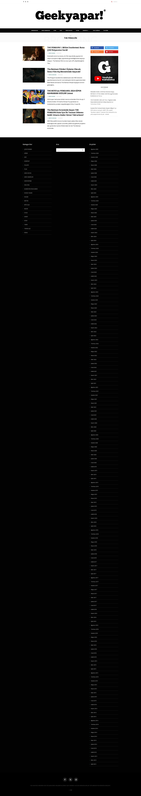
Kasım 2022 (94, 328)
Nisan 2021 (94, 403)
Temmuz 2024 (95, 248)
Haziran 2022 (94, 347)
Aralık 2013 (94, 752)
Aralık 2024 (94, 228)
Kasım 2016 (94, 613)
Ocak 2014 (94, 748)
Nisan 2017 (94, 593)
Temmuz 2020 (95, 439)
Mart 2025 (93, 216)
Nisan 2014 (94, 736)
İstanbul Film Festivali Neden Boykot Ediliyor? (102, 108)
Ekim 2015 (93, 665)
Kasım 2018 (94, 518)
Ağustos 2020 (94, 435)
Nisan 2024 (94, 260)
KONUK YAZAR (28, 193)
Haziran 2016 (94, 633)
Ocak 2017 (94, 605)
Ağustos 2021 (94, 387)
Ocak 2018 (94, 558)
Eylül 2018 (93, 526)
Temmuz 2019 (95, 486)
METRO (26, 201)
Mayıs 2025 (94, 209)
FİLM (55, 30)
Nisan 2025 (94, 212)
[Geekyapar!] (70, 16)
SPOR (25, 220)
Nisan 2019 (94, 498)
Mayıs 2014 (94, 732)
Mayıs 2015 (94, 685)
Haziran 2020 (94, 443)
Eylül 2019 (93, 478)
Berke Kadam (52, 53)
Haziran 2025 (94, 205)
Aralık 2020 (94, 419)
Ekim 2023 (93, 284)
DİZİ (61, 30)
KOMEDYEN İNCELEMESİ (31, 189)
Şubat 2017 (94, 601)
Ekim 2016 (93, 617)
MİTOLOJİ (26, 205)
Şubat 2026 (94, 173)
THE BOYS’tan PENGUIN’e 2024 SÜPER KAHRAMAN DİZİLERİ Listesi (64, 92)
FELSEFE (26, 165)
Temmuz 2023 (95, 296)
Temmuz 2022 (95, 343)
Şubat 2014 (94, 744)
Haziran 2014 (94, 728)
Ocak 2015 (94, 700)
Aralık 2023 (94, 276)
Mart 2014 (93, 740)
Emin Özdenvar (52, 74)
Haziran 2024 (94, 252)
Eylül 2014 (93, 716)
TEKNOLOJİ (27, 228)
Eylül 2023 (93, 288)
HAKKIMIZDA (34, 30)
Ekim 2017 (93, 569)
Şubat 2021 (94, 411)
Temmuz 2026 (95, 153)
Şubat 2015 (94, 696)
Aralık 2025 (94, 181)
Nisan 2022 (94, 355)
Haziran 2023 (94, 300)
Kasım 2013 (94, 756)
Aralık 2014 (94, 704)
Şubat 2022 (94, 363)
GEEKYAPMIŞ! (27, 181)
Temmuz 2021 (95, 391)
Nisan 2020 (94, 450)
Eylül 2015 (93, 669)
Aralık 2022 (94, 324)
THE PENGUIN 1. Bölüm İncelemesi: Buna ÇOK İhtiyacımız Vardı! (66, 48)
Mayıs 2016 (94, 637)
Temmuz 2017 (95, 581)
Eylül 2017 (93, 573)
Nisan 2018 (94, 546)
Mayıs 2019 (94, 494)
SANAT (26, 216)
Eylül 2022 (93, 335)
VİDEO (26, 232)
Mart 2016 (93, 645)
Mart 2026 (93, 169)
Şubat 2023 (94, 316)
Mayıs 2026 (94, 161)
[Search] (111, 1)
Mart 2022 (93, 359)
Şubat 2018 (94, 554)
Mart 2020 (93, 454)
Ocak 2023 (94, 320)
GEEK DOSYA (69, 30)
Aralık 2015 (94, 657)
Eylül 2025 (93, 193)
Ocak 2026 (94, 177)
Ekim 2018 (93, 522)
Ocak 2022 (94, 367)
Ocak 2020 (94, 462)
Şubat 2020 (94, 458)
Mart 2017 (93, 597)
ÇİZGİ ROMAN (28, 149)
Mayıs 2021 (94, 399)
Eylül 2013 (93, 764)
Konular (26, 197)
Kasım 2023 (94, 280)
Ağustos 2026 (94, 149)
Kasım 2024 (94, 232)
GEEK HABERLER (46, 30)
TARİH (26, 224)
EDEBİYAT (85, 30)
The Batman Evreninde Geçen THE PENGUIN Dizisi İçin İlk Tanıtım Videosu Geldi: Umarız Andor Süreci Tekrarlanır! (65, 112)
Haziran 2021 (94, 395)
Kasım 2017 (94, 565)
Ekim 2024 (93, 236)
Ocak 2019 (94, 510)
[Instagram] (76, 780)
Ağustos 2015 (94, 673)
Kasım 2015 (94, 661)
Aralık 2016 (94, 609)
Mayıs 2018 (94, 542)
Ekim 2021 (93, 379)
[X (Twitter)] (70, 780)
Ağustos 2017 (94, 577)
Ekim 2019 (93, 474)
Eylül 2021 (93, 383)
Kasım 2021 (94, 375)
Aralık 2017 (94, 562)
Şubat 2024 (94, 268)
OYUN (77, 30)
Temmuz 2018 (95, 534)
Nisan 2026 (94, 165)
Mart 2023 (93, 312)
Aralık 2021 (94, 371)
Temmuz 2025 (95, 201)
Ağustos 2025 (94, 197)
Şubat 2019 (94, 506)
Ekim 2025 (93, 189)
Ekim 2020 (93, 427)
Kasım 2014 (94, 708)
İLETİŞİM (105, 30)
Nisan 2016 (94, 641)
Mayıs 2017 (94, 589)
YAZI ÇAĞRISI (96, 30)
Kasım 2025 (94, 185)
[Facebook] (65, 780)
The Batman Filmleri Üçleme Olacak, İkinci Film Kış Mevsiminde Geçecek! (64, 70)
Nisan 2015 (94, 688)
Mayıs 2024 (94, 256)
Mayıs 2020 (94, 447)
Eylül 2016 (93, 621)
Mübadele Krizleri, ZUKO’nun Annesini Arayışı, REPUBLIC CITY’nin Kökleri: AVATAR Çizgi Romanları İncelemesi (104, 94)
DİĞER (26, 153)
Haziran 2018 (94, 538)
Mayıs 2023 (94, 304)
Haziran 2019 (94, 490)
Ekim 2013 (93, 760)
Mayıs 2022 (94, 351)
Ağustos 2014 (94, 720)
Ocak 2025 (94, 224)
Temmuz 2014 (95, 724)
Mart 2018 (93, 550)
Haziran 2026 (94, 157)
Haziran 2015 (94, 681)
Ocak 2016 (94, 653)
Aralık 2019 (94, 466)
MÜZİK (26, 209)
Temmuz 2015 (95, 677)
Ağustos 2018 (94, 530)
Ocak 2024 (94, 272)
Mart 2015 (93, 692)
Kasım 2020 (94, 423)
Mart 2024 (93, 264)
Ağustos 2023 (94, 292)
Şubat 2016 (94, 649)
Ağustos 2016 (94, 625)
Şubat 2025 (94, 220)
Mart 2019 (93, 502)
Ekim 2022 (93, 331)
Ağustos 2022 (94, 339)
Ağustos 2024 (94, 244)
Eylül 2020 (93, 431)
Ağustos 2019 (94, 482)
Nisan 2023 (94, 308)
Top (71, 790)
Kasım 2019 (94, 470)
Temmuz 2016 (95, 629)
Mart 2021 (93, 407)
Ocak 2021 (94, 415)
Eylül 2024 (93, 240)
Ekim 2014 (93, 712)
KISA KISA (26, 185)
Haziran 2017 (94, 585)
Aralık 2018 (94, 514)
